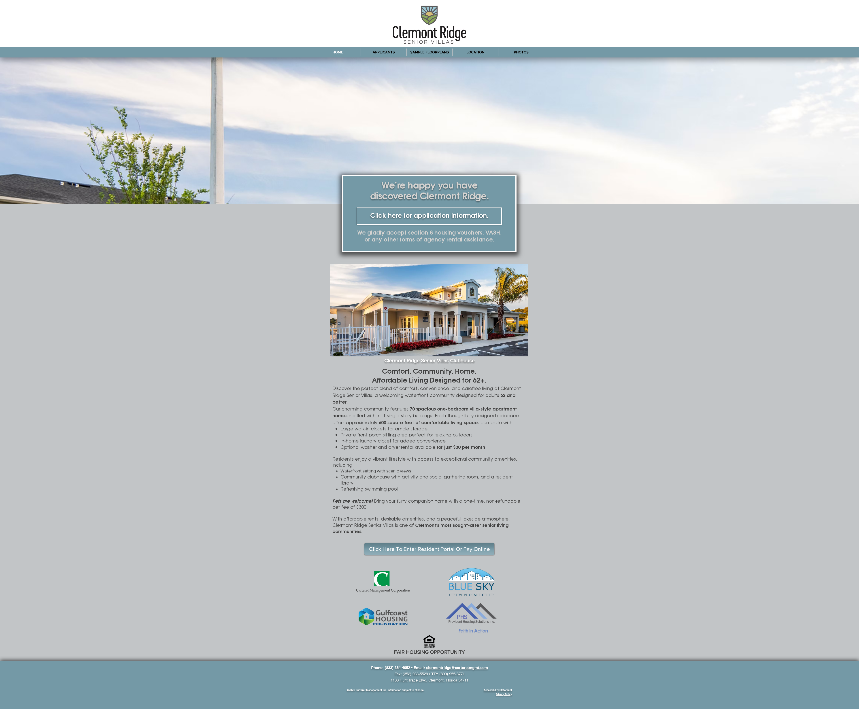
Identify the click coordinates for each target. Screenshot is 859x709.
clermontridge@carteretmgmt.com (457, 667)
